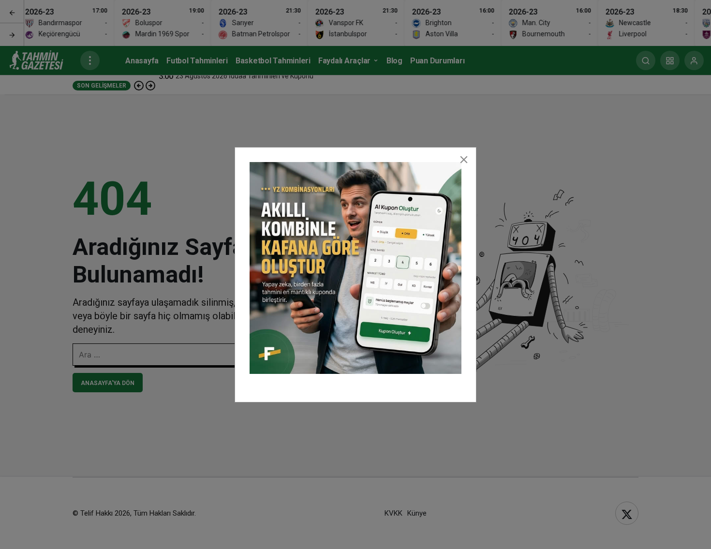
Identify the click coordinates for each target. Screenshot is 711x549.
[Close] (464, 159)
